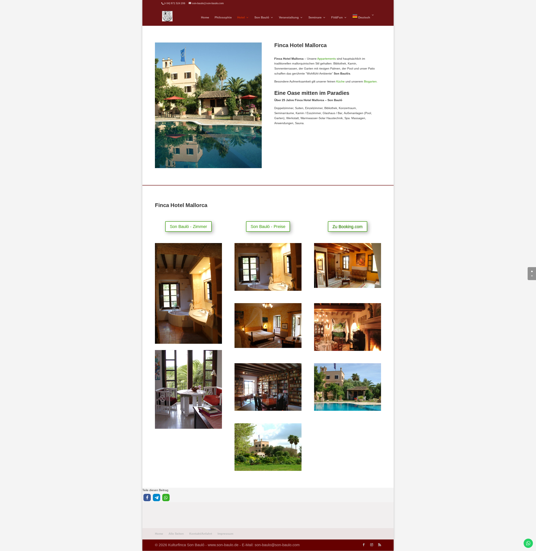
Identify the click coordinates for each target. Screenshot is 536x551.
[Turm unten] (347, 286)
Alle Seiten (176, 533)
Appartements (326, 58)
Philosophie (223, 17)
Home (205, 17)
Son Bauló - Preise (268, 226)
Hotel (241, 17)
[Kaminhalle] (347, 349)
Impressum (225, 533)
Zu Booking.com (347, 226)
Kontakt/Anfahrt (200, 533)
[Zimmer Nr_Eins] (268, 289)
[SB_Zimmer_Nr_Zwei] (268, 347)
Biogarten (370, 81)
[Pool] (347, 409)
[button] (147, 497)
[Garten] (268, 469)
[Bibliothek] (268, 409)
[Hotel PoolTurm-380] (208, 167)
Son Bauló (261, 17)
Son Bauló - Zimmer (188, 226)
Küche (340, 81)
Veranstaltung (289, 17)
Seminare (315, 17)
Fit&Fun (337, 17)
